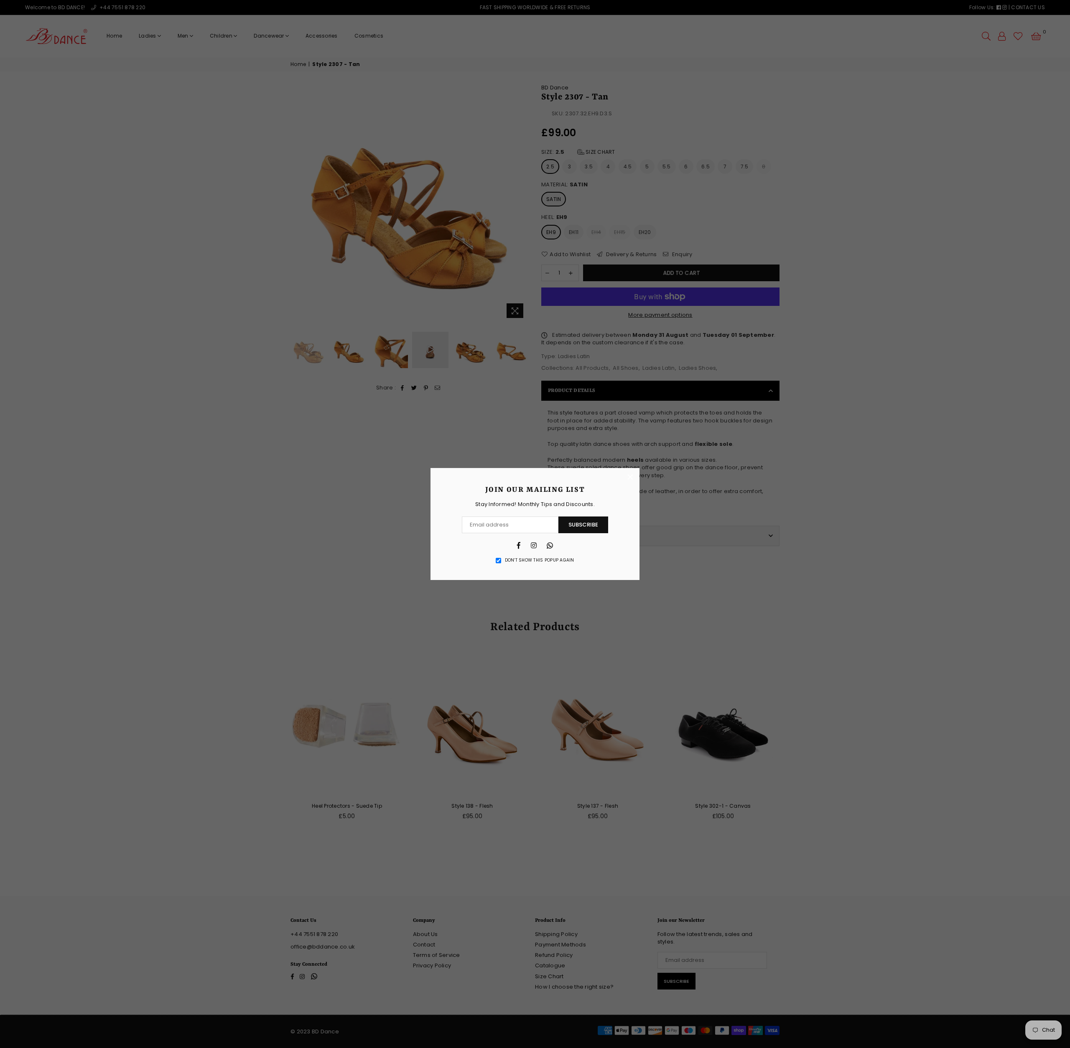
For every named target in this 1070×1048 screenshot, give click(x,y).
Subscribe (583, 525)
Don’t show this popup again (539, 560)
